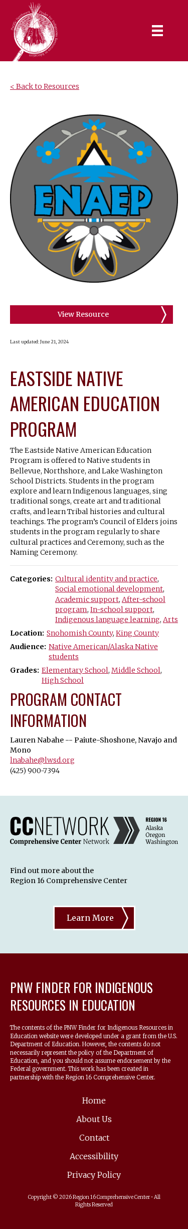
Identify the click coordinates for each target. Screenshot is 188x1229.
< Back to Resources (44, 86)
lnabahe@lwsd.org (42, 760)
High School (63, 680)
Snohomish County (80, 633)
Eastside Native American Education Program (85, 403)
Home (94, 1100)
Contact (94, 1138)
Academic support (87, 599)
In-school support (121, 609)
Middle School (135, 670)
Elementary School (75, 670)
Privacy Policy (94, 1175)
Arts (170, 619)
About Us (94, 1119)
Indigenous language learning (107, 619)
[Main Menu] (157, 30)
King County (137, 633)
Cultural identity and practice (106, 578)
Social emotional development (109, 588)
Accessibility (94, 1156)
